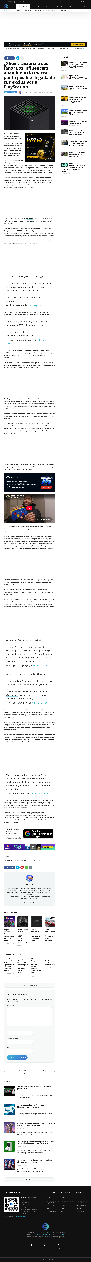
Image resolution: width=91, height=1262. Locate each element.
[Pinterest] (23, 2)
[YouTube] (20, 2)
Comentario (11, 1005)
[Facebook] (15, 2)
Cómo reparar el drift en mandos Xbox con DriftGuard (50, 962)
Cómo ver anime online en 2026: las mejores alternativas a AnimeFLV (34, 1161)
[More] (22, 58)
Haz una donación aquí (20, 1216)
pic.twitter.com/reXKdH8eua (20, 660)
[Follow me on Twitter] (25, 902)
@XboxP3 (20, 691)
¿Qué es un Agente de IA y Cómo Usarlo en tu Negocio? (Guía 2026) (78, 143)
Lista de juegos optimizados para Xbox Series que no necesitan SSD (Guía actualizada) (35, 1143)
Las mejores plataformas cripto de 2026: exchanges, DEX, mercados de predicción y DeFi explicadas (73, 167)
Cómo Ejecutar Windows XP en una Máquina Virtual (78, 112)
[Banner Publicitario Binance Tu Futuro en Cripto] (40, 147)
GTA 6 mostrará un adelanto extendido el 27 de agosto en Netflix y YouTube (36, 1124)
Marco (26, 92)
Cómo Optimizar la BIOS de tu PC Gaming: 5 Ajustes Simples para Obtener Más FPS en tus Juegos (74, 65)
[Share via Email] (30, 867)
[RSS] (26, 2)
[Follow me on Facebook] (28, 902)
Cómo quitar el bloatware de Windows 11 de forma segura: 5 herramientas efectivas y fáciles (22, 965)
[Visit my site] (33, 902)
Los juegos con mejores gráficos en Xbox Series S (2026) (78, 88)
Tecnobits (45, 1259)
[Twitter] (17, 2)
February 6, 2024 (40, 703)
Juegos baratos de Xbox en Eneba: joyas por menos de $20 (9, 935)
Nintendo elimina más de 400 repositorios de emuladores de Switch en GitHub (9, 964)
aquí (83, 48)
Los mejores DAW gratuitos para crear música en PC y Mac (76, 132)
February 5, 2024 (37, 305)
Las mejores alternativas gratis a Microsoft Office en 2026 (78, 77)
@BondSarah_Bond (35, 691)
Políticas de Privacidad (47, 1234)
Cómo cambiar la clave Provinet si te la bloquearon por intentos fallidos (32, 1106)
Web (8, 1047)
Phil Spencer (8, 860)
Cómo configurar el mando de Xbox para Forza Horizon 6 (50, 934)
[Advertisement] (45, 25)
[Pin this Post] (22, 867)
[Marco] (29, 878)
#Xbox (9, 321)
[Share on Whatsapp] (26, 867)
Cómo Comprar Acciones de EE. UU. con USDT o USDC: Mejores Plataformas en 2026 (74, 100)
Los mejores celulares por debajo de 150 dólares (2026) (77, 154)
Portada (5, 10)
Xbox (16, 860)
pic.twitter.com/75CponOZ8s (20, 335)
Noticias (10, 10)
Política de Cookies (59, 1234)
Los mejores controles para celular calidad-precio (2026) (34, 1087)
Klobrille (30, 219)
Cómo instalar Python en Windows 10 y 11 (78, 122)
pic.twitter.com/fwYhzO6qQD (20, 698)
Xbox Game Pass (25, 860)
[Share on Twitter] (18, 58)
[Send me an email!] (31, 902)
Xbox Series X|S (37, 860)
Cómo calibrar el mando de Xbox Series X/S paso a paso (35, 934)
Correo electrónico (13, 1038)
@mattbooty (12, 695)
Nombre (10, 1029)
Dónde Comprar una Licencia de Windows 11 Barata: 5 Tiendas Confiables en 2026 (36, 965)
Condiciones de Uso (36, 1234)
